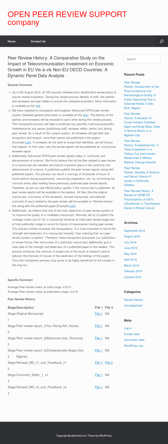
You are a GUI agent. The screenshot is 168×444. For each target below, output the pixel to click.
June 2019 (130, 248)
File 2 (109, 362)
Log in (128, 328)
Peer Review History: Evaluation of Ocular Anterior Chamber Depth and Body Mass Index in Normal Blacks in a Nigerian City (142, 124)
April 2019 (130, 259)
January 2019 (132, 277)
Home (12, 41)
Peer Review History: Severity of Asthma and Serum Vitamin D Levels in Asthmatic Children (141, 176)
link (38, 106)
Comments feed (134, 340)
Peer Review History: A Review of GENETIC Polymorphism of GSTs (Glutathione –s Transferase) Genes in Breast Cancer (142, 199)
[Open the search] (161, 41)
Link (27, 142)
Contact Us (38, 41)
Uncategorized (133, 305)
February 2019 (133, 271)
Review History (133, 300)
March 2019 (131, 265)
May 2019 (130, 254)
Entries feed (131, 334)
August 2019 (132, 236)
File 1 (99, 313)
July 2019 (130, 242)
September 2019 (134, 230)
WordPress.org (133, 345)
